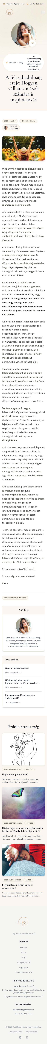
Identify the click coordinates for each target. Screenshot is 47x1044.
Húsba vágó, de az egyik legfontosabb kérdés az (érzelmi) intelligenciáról (23, 991)
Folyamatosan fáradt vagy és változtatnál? (24, 996)
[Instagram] (27, 1037)
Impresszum (31, 1031)
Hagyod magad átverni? (23, 986)
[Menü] (43, 12)
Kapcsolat (23, 967)
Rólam (23, 952)
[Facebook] (20, 1037)
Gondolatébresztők (23, 972)
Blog (21, 62)
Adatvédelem (16, 1031)
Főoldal (12, 62)
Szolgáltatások (23, 962)
